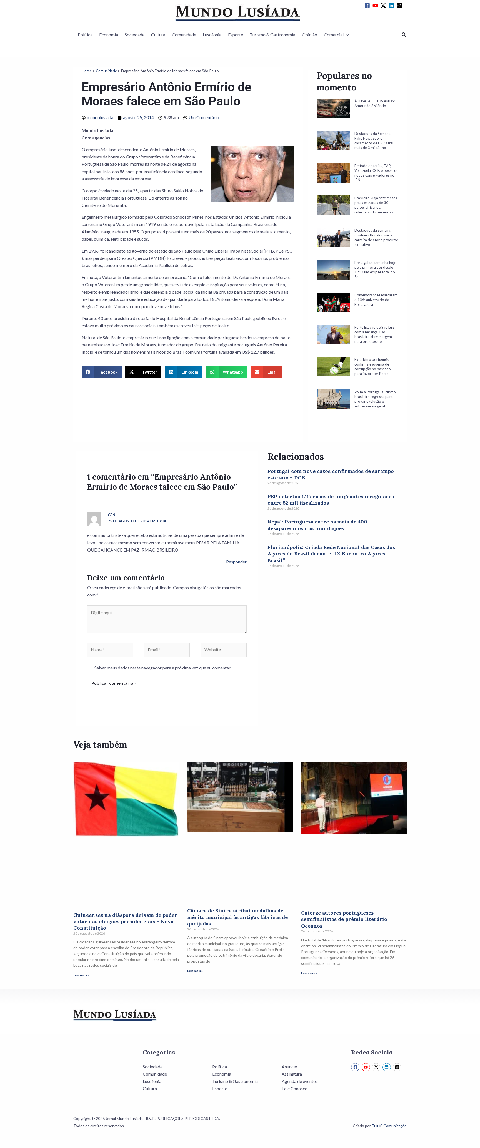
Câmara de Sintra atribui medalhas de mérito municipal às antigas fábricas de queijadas (237, 917)
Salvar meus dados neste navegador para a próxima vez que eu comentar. (162, 667)
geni (112, 515)
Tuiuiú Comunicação (389, 1125)
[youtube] (376, 5)
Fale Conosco (295, 1088)
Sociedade (134, 34)
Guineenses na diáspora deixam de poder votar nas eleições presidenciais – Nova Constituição (125, 921)
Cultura (158, 34)
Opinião (309, 34)
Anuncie (289, 1066)
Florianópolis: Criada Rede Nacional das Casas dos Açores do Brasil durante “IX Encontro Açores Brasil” (331, 553)
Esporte (235, 34)
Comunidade (184, 34)
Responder (236, 561)
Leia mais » (81, 975)
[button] (346, 35)
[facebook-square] (368, 5)
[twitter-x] (384, 5)
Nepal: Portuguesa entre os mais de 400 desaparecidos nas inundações (317, 524)
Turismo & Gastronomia (272, 34)
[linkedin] (392, 5)
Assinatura (292, 1073)
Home (87, 71)
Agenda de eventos (300, 1081)
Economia (108, 34)
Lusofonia (212, 34)
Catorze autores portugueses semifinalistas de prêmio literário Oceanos (344, 919)
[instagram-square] (400, 5)
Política (85, 34)
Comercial (334, 34)
